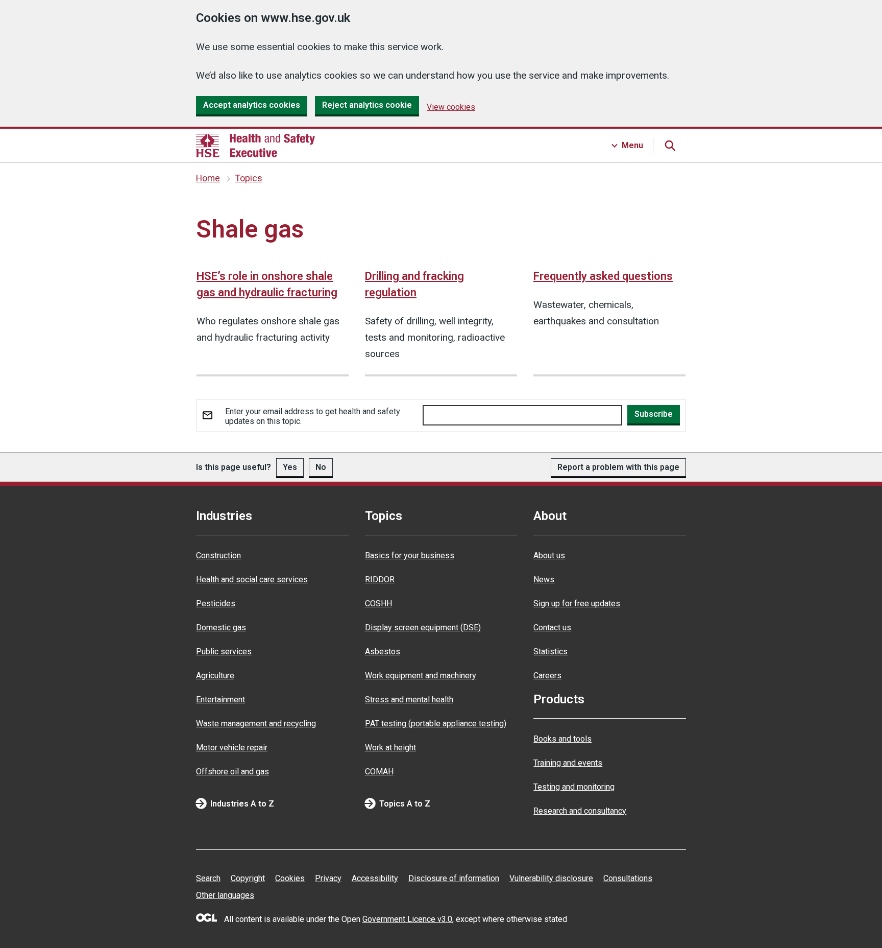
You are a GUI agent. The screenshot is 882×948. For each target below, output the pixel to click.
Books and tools (562, 739)
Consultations (627, 878)
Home (208, 178)
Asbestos (382, 651)
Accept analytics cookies (251, 105)
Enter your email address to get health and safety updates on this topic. (312, 416)
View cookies (451, 107)
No (320, 467)
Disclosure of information (453, 878)
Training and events (567, 763)
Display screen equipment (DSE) (423, 627)
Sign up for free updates (576, 603)
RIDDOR (380, 579)
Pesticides (215, 603)
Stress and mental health (409, 699)
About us (549, 555)
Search (208, 878)
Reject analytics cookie (367, 105)
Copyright (248, 878)
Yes (290, 467)
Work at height (390, 747)
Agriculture (215, 675)
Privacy (328, 878)
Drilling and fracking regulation (414, 284)
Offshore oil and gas (232, 771)
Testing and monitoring (574, 787)
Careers (547, 675)
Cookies (290, 878)
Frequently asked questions (603, 276)
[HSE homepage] (255, 145)
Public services (224, 651)
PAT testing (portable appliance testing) (435, 723)
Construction (218, 555)
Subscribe (653, 414)
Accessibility (375, 878)
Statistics (550, 651)
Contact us (552, 627)
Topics (248, 178)
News (543, 579)
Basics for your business (409, 555)
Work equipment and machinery (420, 675)
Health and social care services (252, 579)
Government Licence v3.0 (407, 919)
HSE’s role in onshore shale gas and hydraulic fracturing (267, 284)
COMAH (379, 771)
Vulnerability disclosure (551, 878)
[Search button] (669, 145)
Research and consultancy (579, 811)
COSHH (378, 603)
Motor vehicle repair (231, 747)
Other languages (225, 895)
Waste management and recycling (256, 723)
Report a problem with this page (618, 467)
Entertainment (220, 699)
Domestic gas (221, 627)
